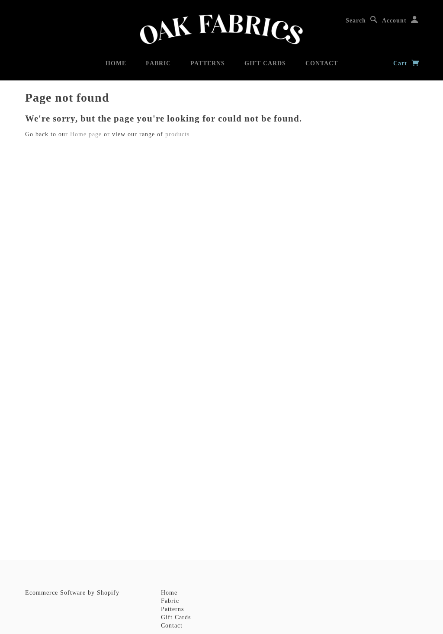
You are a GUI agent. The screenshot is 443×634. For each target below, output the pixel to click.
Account (394, 20)
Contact (321, 63)
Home (116, 63)
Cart (401, 63)
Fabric (158, 63)
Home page (86, 134)
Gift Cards (265, 63)
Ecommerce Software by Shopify (72, 592)
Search (356, 20)
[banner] (221, 29)
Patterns (207, 63)
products (177, 134)
